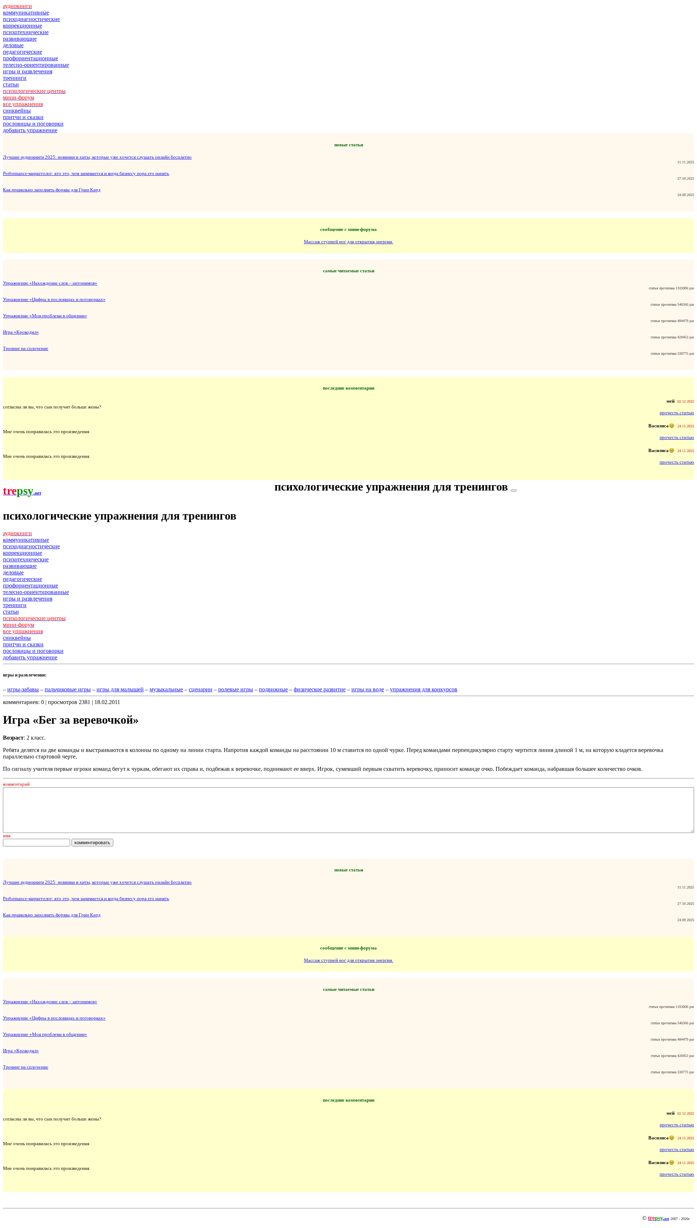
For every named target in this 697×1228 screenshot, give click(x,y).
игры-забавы (23, 689)
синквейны (17, 110)
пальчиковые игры (68, 689)
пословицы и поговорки (33, 124)
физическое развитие (320, 689)
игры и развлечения (27, 71)
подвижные (273, 689)
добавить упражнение (30, 130)
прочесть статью (677, 412)
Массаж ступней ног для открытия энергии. (348, 241)
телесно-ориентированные (36, 65)
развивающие (20, 39)
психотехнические (26, 32)
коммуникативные (26, 12)
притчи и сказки (23, 117)
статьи (11, 84)
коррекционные (22, 26)
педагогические (22, 52)
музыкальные (166, 689)
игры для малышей (120, 689)
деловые (13, 45)
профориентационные (30, 58)
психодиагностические (31, 19)
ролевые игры (235, 689)
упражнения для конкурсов (423, 689)
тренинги (15, 78)
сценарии (200, 689)
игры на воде (367, 689)
